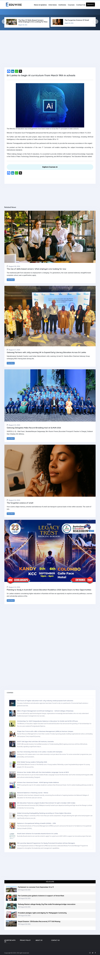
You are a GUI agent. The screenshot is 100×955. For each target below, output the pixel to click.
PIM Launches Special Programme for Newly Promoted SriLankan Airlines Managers (46, 843)
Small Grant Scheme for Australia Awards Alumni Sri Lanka (37, 833)
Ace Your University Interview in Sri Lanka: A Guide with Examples (39, 752)
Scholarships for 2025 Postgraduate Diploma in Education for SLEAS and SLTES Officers (47, 721)
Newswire (90, 4)
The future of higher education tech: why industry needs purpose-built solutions (45, 701)
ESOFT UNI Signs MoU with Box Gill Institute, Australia (35, 741)
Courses (71, 5)
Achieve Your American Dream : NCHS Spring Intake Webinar (38, 782)
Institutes (62, 5)
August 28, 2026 (14, 266)
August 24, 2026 (14, 500)
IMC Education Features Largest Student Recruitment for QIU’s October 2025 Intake (46, 803)
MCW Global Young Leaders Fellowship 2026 (32, 762)
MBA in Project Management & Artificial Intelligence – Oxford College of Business (45, 711)
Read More (11, 279)
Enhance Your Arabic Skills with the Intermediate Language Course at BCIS (43, 772)
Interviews (53, 5)
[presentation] (4, 21)
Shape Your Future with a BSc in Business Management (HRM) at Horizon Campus (45, 731)
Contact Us (80, 5)
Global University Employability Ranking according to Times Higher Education (44, 813)
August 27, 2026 (14, 350)
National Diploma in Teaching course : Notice (32, 793)
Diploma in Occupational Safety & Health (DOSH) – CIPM (36, 823)
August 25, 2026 (14, 425)
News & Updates (40, 5)
